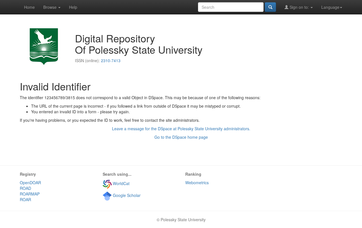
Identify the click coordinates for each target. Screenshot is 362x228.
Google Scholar (126, 195)
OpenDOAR (30, 182)
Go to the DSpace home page (181, 137)
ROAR (25, 199)
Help (73, 7)
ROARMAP (30, 194)
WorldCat (121, 183)
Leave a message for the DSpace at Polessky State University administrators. (181, 128)
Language (330, 7)
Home (29, 7)
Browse (50, 7)
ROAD (25, 188)
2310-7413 (110, 60)
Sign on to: (299, 7)
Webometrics (197, 182)
